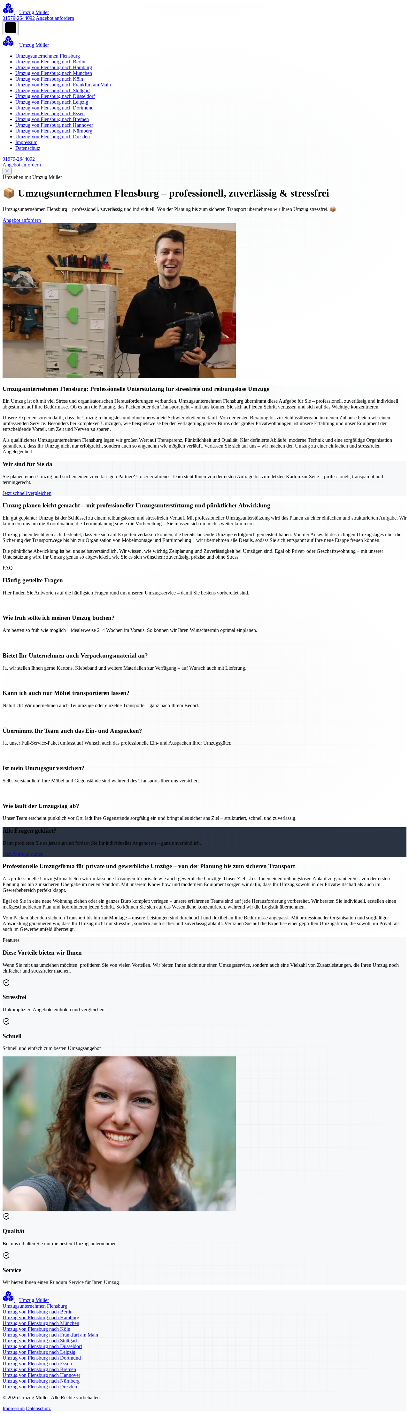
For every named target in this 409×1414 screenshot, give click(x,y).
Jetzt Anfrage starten (23, 854)
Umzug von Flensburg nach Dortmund (54, 107)
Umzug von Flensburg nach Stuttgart (52, 90)
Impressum (26, 142)
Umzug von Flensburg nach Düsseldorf (55, 96)
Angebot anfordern (55, 18)
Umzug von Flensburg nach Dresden (52, 136)
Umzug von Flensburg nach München (53, 73)
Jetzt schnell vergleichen (27, 493)
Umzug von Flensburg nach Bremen (52, 119)
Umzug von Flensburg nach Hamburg (53, 67)
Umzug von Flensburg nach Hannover (54, 125)
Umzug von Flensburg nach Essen (50, 113)
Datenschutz (27, 148)
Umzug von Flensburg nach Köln (49, 79)
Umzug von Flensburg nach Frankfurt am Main (63, 84)
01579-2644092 (19, 18)
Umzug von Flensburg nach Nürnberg (53, 130)
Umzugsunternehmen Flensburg (47, 56)
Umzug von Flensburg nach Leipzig (51, 102)
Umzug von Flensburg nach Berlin (50, 61)
